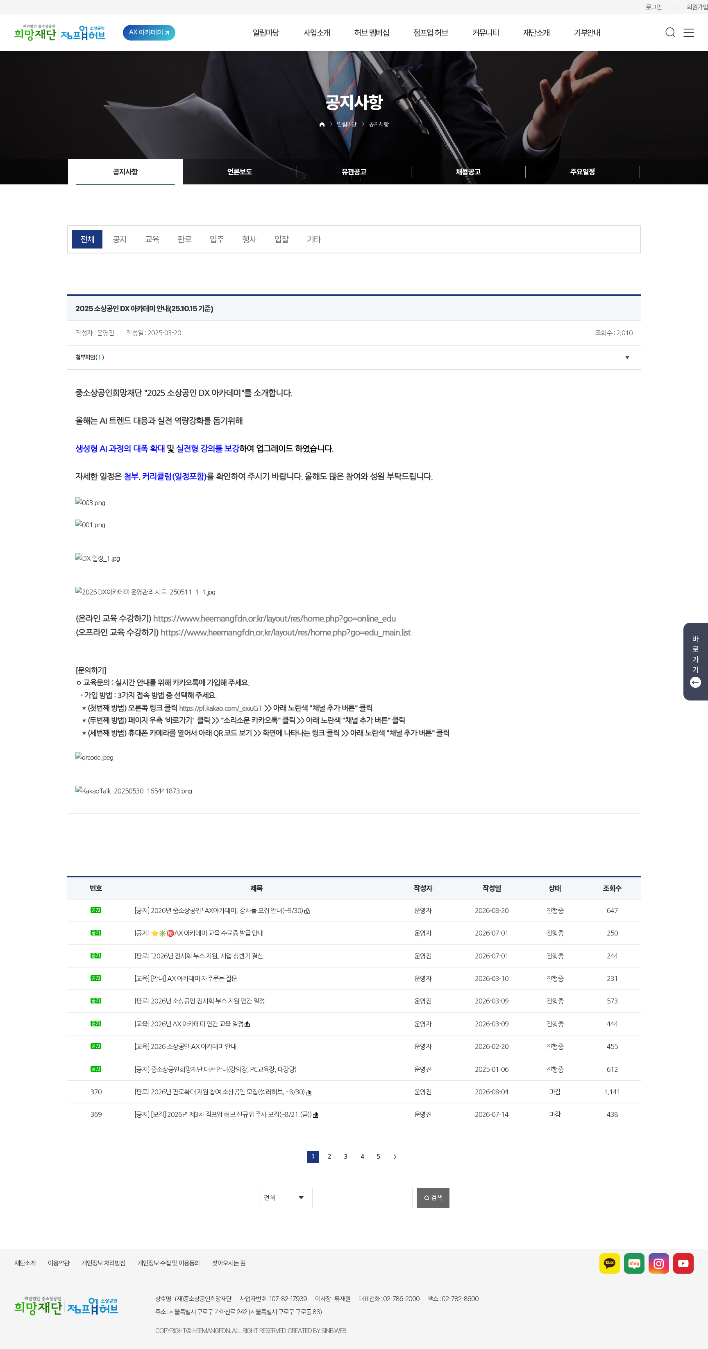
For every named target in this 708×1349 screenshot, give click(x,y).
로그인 (654, 7)
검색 (436, 1198)
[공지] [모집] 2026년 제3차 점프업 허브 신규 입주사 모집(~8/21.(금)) (222, 1114)
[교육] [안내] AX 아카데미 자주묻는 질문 (185, 978)
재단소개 (536, 33)
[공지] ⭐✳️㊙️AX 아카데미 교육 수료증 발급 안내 (198, 933)
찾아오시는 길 (228, 1263)
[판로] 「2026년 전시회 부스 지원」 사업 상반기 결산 (198, 956)
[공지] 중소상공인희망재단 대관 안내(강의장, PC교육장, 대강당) (215, 1069)
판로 (184, 239)
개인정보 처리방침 (103, 1263)
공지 (120, 239)
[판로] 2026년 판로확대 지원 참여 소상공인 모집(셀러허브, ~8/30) (219, 1092)
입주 (217, 239)
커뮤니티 (485, 33)
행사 (249, 239)
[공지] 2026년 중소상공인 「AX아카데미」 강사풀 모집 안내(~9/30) (218, 910)
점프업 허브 (430, 33)
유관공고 (354, 171)
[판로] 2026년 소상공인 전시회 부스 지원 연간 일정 (199, 1001)
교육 (152, 239)
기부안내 (587, 33)
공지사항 (378, 124)
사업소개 (317, 33)
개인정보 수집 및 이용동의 (169, 1263)
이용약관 (58, 1263)
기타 (314, 239)
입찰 (281, 239)
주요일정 (582, 171)
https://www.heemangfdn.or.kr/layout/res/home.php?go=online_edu (274, 619)
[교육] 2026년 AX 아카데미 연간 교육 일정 (188, 1024)
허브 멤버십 (371, 33)
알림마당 (266, 33)
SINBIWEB (333, 1331)
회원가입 (697, 7)
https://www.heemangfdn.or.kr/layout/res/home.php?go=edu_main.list (286, 632)
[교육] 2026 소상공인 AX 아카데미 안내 (184, 1046)
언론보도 (239, 171)
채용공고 (468, 171)
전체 (87, 239)
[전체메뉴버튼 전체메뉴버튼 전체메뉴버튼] (688, 33)
